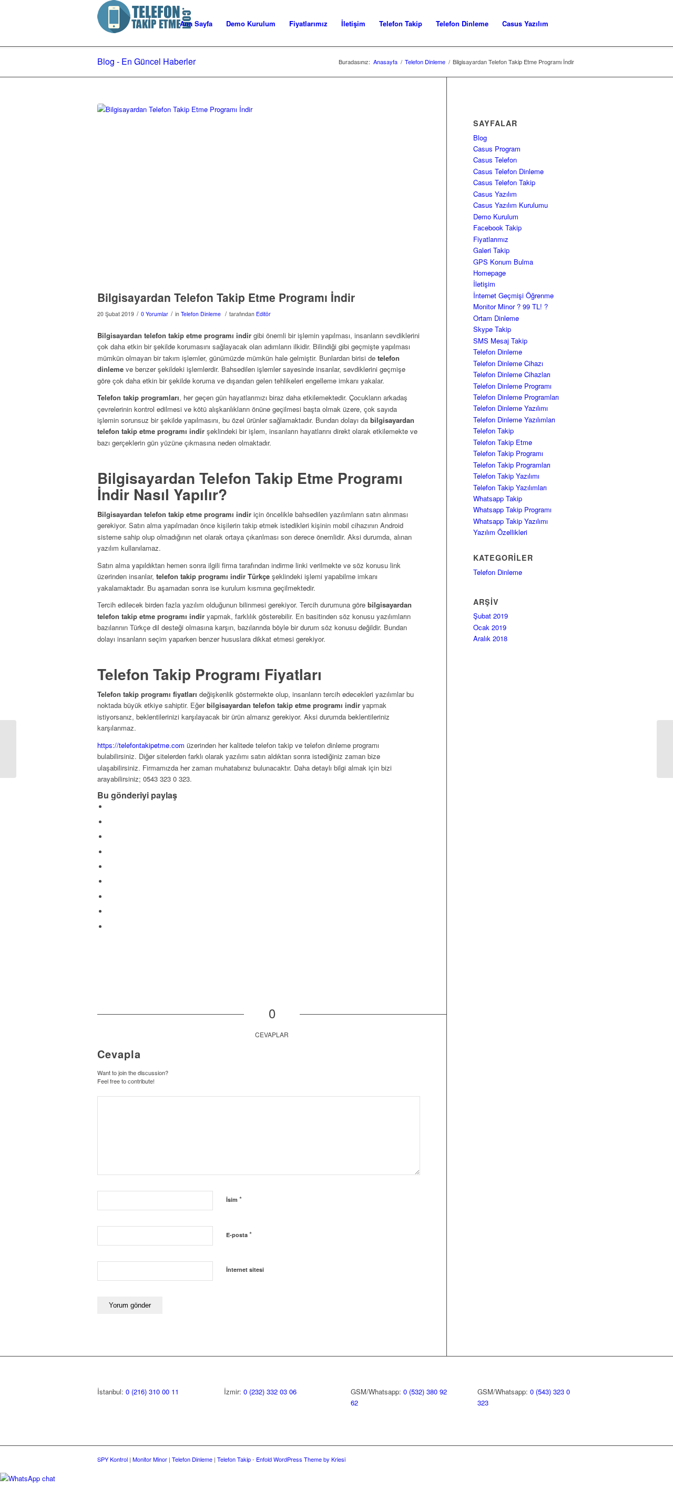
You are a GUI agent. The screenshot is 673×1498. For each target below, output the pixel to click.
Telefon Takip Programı (508, 453)
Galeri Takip (491, 250)
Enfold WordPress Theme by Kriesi (300, 1459)
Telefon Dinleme (425, 62)
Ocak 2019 (489, 627)
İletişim (484, 284)
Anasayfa (385, 62)
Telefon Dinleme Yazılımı (510, 408)
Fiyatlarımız (490, 239)
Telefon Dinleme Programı (512, 386)
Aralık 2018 (490, 638)
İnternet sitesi (245, 1269)
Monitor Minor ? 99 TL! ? (510, 306)
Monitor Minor (149, 1459)
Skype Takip (492, 329)
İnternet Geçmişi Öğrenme (513, 295)
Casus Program (497, 149)
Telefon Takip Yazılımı (506, 476)
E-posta (239, 1234)
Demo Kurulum (495, 216)
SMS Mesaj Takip (500, 341)
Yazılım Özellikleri (500, 532)
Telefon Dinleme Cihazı (508, 363)
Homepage (489, 273)
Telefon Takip (493, 431)
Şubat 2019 (490, 616)
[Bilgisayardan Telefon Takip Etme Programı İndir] (258, 194)
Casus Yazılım (495, 194)
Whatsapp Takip (497, 498)
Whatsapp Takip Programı (512, 509)
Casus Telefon (495, 160)
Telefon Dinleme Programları (516, 397)
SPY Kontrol (112, 1459)
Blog (480, 138)
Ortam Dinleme (496, 318)
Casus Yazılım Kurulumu (510, 205)
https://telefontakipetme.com (141, 745)
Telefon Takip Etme (507, 442)
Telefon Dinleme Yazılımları (514, 419)
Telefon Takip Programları (511, 465)
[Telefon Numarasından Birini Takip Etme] (8, 749)
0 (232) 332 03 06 (270, 1391)
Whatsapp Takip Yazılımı (510, 521)
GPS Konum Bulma (503, 262)
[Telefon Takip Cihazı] (665, 749)
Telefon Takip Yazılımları (510, 487)
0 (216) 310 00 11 (152, 1391)
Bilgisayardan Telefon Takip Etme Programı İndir (226, 297)
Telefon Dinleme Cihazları (511, 374)
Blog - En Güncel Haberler (146, 61)
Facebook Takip (497, 227)
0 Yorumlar (154, 314)
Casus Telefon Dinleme (508, 171)
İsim (234, 1199)
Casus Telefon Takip (504, 182)
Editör (263, 314)
